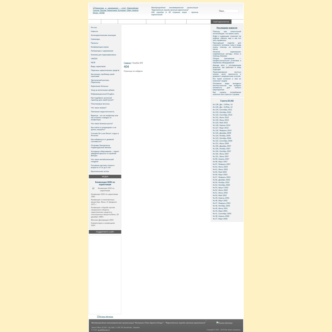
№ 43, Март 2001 (220, 211)
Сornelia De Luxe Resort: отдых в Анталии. (105, 134)
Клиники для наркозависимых (103, 55)
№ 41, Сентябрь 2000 (222, 214)
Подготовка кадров (176, 22)
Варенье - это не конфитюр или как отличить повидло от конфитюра (104, 117)
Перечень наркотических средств (105, 70)
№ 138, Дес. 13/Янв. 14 (223, 104)
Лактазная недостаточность (102, 112)
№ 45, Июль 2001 (220, 208)
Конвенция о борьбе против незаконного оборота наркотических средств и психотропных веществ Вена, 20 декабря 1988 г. (105, 212)
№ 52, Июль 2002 (220, 190)
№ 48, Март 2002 (220, 201)
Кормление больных (99, 86)
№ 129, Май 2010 (220, 123)
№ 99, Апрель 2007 (221, 159)
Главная (94, 22)
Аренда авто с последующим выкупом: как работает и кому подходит (227, 67)
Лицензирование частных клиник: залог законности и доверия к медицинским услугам (227, 74)
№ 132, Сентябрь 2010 (222, 115)
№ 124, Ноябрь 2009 (221, 136)
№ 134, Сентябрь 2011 (222, 110)
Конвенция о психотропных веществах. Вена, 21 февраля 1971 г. (104, 202)
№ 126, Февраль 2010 (222, 130)
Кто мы (94, 27)
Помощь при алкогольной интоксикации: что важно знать (227, 32)
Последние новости (227, 28)
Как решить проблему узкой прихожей (102, 75)
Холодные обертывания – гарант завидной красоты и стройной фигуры (105, 153)
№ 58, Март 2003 (220, 175)
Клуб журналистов (221, 22)
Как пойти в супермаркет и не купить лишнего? (103, 128)
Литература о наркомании (102, 51)
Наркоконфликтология (198, 22)
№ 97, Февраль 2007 (221, 164)
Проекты (94, 43)
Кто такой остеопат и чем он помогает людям (227, 80)
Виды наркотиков (98, 66)
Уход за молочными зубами (102, 90)
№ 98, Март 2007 (220, 162)
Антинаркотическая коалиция (103, 35)
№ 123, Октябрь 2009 (222, 138)
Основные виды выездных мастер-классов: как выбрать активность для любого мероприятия (227, 86)
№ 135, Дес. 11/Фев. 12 (223, 107)
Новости (94, 31)
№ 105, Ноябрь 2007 (221, 149)
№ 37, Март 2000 (220, 219)
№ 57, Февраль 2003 (221, 177)
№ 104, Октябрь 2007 (222, 151)
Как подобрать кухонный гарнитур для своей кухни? (102, 99)
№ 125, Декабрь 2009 (222, 133)
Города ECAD (109, 22)
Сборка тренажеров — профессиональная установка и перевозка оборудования (227, 60)
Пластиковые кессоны (100, 104)
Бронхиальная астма (100, 171)
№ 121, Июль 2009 (221, 143)
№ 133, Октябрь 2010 (222, 112)
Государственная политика (132, 22)
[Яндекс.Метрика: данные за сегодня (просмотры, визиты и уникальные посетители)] (105, 317)
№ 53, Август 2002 (220, 188)
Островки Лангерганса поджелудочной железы (101, 146)
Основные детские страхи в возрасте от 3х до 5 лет (102, 166)
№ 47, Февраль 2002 (221, 203)
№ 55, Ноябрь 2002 (221, 182)
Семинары (95, 39)
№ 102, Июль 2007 (221, 154)
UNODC (94, 59)
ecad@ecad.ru (104, 330)
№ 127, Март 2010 (221, 128)
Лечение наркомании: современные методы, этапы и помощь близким (227, 54)
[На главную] (115, 12)
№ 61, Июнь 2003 (220, 169)
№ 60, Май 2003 (220, 172)
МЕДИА (105, 176)
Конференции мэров (100, 47)
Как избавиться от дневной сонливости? (102, 140)
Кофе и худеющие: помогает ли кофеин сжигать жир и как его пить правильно (227, 38)
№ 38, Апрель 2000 (221, 216)
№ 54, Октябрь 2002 (221, 185)
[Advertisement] (105, 275)
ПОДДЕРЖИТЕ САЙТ (105, 232)
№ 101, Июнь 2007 (221, 156)
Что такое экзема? (98, 108)
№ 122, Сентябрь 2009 (222, 141)
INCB (93, 62)
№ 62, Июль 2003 (220, 167)
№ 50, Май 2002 (220, 195)
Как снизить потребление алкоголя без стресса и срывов (227, 93)
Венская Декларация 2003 (102, 220)
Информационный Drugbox (102, 94)
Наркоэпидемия (155, 22)
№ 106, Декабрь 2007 (222, 146)
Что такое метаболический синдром (102, 160)
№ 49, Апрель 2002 (221, 198)
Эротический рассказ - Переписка (100, 81)
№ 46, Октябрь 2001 (221, 206)
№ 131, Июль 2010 (221, 117)
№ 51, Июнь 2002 (220, 193)
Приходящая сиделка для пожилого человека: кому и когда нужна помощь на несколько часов (227, 46)
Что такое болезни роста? (102, 123)
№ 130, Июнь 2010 (221, 120)
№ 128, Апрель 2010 (221, 125)
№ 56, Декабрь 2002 (221, 180)
